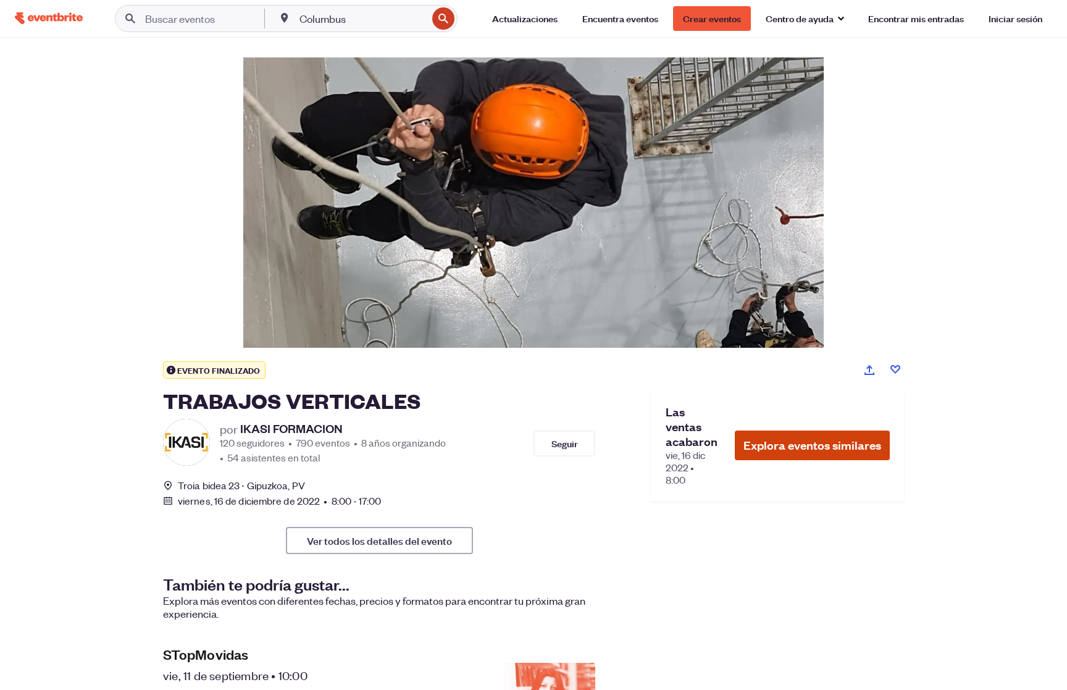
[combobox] (362, 18)
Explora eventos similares (812, 445)
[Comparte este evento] (869, 370)
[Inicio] (49, 18)
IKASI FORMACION (291, 428)
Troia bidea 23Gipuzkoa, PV (241, 485)
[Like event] (895, 369)
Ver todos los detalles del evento (379, 540)
